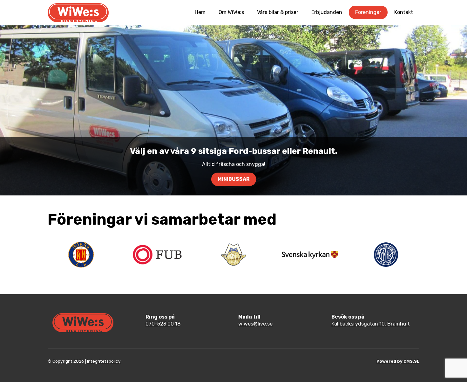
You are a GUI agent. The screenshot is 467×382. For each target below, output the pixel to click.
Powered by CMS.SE (397, 361)
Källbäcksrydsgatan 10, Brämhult (370, 324)
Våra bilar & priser (277, 12)
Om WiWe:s (231, 12)
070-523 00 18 (163, 324)
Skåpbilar (233, 179)
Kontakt (403, 12)
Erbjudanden (326, 12)
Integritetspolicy (104, 361)
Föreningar (368, 12)
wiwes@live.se (255, 324)
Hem (200, 12)
